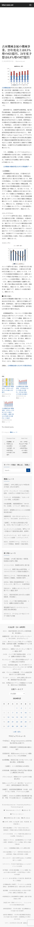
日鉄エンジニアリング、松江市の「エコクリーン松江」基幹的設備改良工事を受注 (17, 784)
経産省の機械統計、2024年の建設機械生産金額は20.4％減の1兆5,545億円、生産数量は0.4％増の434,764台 (17, 917)
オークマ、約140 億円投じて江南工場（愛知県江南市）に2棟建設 (17, 879)
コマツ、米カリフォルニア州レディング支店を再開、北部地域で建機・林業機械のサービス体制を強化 (17, 644)
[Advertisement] (17, 25)
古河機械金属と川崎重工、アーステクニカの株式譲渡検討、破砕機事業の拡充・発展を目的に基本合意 (17, 885)
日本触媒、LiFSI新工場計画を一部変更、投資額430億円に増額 (16, 560)
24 (25, 722)
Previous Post (11, 446)
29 (17, 726)
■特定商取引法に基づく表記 (12, 818)
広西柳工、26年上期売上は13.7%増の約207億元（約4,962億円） (16, 486)
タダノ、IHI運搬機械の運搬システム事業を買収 (17, 848)
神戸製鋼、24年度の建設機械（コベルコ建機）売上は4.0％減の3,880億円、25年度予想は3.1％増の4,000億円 (17, 872)
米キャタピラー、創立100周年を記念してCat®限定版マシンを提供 (17, 859)
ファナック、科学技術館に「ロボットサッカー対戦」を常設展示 (16, 498)
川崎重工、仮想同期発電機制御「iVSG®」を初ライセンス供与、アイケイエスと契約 (17, 790)
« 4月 (14, 732)
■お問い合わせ (25, 818)
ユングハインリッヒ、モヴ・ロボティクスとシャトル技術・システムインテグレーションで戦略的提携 (16, 536)
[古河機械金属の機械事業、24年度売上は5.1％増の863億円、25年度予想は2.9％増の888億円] (22, 381)
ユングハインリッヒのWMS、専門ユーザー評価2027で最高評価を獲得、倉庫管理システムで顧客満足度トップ (17, 530)
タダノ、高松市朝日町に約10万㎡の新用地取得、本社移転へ (17, 596)
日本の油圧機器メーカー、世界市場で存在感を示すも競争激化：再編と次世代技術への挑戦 (17, 853)
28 (13, 726)
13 (8, 717)
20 (8, 722)
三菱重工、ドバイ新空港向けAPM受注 (17, 766)
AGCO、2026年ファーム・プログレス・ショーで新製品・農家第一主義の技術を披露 (16, 543)
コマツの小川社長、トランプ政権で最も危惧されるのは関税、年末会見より (17, 835)
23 (21, 722)
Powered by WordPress (24, 805)
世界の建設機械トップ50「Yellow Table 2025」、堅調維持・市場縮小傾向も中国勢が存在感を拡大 (17, 829)
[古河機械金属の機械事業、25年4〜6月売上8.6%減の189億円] (8, 381)
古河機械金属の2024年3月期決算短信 (20, 365)
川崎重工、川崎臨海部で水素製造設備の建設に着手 (17, 748)
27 (8, 726)
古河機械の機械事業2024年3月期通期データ (17, 166)
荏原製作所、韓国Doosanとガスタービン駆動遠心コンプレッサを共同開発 (17, 754)
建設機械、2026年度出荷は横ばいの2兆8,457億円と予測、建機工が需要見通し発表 (17, 891)
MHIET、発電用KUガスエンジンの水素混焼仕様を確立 (17, 511)
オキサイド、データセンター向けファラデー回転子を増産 (16, 615)
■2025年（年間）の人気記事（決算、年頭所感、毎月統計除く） (17, 823)
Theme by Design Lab (17, 807)
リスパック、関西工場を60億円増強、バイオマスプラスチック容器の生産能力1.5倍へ (17, 570)
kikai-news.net (7, 5)
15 (17, 717)
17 (25, 717)
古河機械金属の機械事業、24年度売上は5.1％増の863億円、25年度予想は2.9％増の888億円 (22, 390)
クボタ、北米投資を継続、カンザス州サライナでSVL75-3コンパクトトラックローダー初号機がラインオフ (17, 667)
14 (13, 717)
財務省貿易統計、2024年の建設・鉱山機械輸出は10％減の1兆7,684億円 (17, 910)
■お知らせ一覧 (26, 810)
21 (13, 722)
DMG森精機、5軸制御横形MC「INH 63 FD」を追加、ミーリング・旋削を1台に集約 (16, 505)
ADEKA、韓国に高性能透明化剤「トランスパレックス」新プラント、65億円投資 (17, 583)
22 (17, 722)
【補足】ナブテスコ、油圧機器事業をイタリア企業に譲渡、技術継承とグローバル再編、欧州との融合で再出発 (17, 842)
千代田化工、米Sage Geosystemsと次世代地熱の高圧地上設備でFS (17, 742)
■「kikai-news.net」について (12, 810)
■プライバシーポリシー (17, 814)
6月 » (19, 732)
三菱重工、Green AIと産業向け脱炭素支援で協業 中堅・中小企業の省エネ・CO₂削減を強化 (17, 797)
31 (25, 726)
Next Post (23, 445)
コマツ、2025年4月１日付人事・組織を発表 (17, 923)
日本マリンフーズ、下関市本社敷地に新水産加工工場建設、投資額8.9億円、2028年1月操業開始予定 (16, 577)
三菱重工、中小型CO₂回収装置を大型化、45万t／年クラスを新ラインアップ (16, 524)
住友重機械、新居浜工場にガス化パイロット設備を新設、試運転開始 (17, 761)
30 (21, 726)
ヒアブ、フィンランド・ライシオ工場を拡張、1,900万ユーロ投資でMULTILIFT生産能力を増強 (16, 492)
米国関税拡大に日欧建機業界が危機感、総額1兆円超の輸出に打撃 (17, 898)
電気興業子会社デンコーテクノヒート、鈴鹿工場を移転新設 (16, 608)
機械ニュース (13, 432)
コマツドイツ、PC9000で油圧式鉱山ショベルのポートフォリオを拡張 (17, 865)
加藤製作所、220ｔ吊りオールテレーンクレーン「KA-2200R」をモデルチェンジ (16, 517)
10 (25, 713)
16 (21, 717)
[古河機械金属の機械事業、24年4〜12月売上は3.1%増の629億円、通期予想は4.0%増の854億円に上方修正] (8, 404)
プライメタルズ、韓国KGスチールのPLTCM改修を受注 (17, 778)
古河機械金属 (6, 87)
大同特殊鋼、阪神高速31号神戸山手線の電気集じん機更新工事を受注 (17, 771)
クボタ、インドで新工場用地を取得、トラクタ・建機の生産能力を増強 (16, 602)
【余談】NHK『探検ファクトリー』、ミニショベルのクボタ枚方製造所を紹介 (17, 904)
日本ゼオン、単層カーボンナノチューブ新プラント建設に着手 (16, 589)
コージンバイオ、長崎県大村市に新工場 (16, 565)
